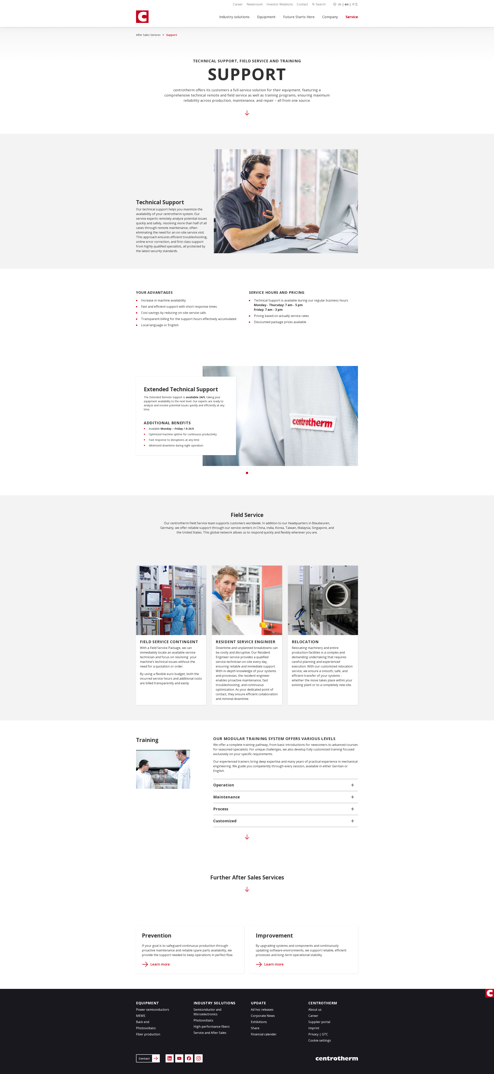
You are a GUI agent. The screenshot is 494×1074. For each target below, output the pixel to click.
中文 (355, 4)
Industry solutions (234, 16)
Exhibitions (259, 1022)
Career (238, 4)
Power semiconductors (152, 1009)
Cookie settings (319, 1040)
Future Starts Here (299, 16)
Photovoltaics (146, 1028)
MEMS (140, 1016)
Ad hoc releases (262, 1009)
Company (330, 16)
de (339, 4)
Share (255, 1028)
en (347, 4)
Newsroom (255, 4)
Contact (302, 4)
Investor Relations (279, 4)
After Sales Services (148, 35)
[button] (285, 785)
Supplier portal (319, 1022)
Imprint (313, 1028)
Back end (142, 1022)
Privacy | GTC (318, 1034)
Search (321, 4)
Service (352, 16)
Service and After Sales (210, 1033)
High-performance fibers (212, 1026)
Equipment (266, 16)
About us (314, 1009)
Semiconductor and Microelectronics (207, 1011)
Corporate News (263, 1016)
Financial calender (264, 1034)
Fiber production (148, 1034)
